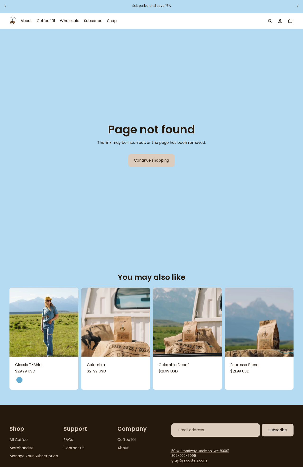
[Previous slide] (5, 6)
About (123, 447)
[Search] (270, 21)
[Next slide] (298, 6)
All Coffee (18, 439)
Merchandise (21, 447)
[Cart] (290, 21)
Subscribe (277, 430)
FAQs (68, 439)
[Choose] (71, 349)
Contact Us (74, 447)
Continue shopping (151, 160)
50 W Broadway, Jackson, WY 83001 (200, 451)
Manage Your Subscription (33, 456)
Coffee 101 (126, 439)
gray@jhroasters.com (189, 460)
